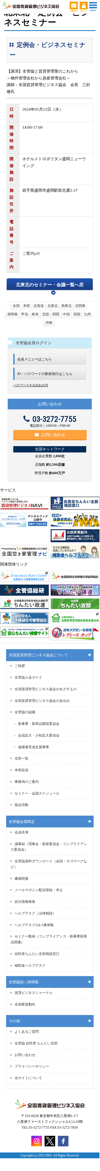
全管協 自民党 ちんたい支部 (36, 1043)
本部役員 (21, 770)
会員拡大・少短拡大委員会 (38, 735)
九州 (87, 314)
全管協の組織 (25, 712)
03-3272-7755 (54, 419)
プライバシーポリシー (32, 1066)
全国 (16, 306)
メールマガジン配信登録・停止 (39, 890)
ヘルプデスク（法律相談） (35, 913)
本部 (26, 306)
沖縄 (48, 323)
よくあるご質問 (27, 1032)
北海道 (38, 306)
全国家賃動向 (25, 1004)
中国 (66, 314)
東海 (35, 314)
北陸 (45, 314)
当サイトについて (28, 1078)
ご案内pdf (31, 253)
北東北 (52, 306)
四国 (76, 314)
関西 (56, 314)
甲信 (24, 314)
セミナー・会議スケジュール (37, 793)
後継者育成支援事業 (33, 747)
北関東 (80, 306)
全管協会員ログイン (33, 343)
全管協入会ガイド (28, 677)
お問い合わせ (53, 435)
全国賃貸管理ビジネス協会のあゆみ (42, 701)
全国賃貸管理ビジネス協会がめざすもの (46, 689)
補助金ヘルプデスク (30, 965)
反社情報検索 (25, 902)
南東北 (66, 306)
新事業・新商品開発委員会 (38, 724)
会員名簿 (21, 832)
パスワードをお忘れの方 (30, 385)
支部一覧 (21, 758)
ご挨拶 (20, 666)
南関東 (12, 314)
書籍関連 (21, 879)
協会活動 (21, 805)
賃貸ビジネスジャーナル (34, 993)
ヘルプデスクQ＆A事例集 (34, 925)
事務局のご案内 (27, 782)
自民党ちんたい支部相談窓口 (37, 954)
